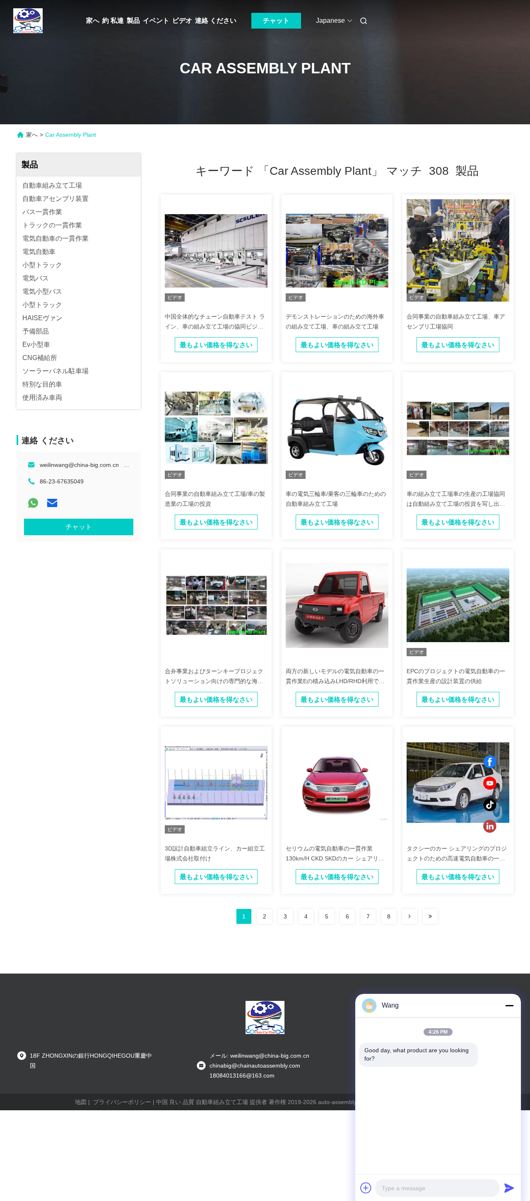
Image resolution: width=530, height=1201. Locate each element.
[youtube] (489, 783)
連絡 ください (215, 20)
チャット (276, 20)
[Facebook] (489, 761)
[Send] (509, 1188)
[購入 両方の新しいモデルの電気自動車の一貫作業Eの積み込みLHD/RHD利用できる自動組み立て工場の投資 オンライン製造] (337, 605)
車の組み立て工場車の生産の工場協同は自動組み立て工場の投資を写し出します (456, 504)
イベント (156, 20)
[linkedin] (489, 826)
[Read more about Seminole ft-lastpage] (430, 916)
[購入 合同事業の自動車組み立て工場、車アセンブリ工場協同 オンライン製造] (458, 250)
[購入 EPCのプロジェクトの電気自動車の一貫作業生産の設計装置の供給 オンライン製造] (458, 605)
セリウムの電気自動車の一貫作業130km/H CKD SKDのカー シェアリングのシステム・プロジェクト (335, 858)
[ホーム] (28, 20)
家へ (92, 20)
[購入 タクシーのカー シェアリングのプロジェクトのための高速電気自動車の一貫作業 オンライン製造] (458, 782)
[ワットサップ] (33, 503)
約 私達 (113, 20)
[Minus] (509, 1005)
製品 (133, 20)
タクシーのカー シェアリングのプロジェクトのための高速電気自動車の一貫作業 (457, 858)
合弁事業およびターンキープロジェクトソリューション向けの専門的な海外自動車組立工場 (214, 681)
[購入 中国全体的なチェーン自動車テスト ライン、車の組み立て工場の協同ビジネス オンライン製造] (216, 250)
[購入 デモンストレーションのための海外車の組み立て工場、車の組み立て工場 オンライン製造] (337, 250)
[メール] (52, 503)
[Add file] (366, 1188)
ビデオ (182, 20)
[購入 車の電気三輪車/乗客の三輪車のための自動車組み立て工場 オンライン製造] (337, 427)
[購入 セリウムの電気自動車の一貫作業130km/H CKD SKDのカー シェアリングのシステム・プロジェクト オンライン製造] (337, 782)
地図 (81, 1102)
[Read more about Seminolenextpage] (409, 916)
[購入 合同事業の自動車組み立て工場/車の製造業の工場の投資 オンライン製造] (216, 427)
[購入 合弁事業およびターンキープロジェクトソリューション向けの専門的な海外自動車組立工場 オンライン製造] (216, 605)
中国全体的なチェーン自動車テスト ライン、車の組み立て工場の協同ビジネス (215, 326)
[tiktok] (489, 804)
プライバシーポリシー (122, 1102)
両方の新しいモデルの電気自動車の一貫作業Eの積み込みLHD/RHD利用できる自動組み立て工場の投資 (335, 681)
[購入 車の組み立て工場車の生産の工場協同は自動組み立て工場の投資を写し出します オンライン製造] (458, 427)
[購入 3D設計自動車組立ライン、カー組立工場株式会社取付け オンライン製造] (216, 782)
